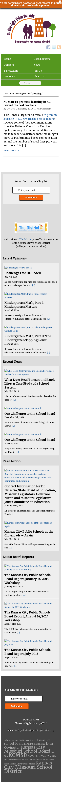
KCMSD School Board (34, 744)
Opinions (9, 64)
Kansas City (43, 740)
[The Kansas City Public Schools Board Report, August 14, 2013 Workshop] (29, 605)
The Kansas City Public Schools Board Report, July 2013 (27, 652)
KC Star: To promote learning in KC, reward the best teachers (27, 103)
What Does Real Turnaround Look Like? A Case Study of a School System (29, 383)
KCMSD (18, 755)
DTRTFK (11, 109)
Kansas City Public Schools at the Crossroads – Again (28, 533)
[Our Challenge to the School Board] (29, 408)
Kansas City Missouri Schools (24, 740)
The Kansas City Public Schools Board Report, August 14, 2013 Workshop (27, 616)
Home (7, 58)
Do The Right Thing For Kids (42, 756)
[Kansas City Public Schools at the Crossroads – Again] (29, 524)
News (37, 64)
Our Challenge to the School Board (29, 414)
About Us (39, 76)
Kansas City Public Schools (22, 764)
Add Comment (44, 109)
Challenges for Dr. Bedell (22, 273)
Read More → (11, 150)
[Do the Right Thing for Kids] (31, 28)
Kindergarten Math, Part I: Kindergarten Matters (23, 305)
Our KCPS (9, 76)
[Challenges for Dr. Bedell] (29, 267)
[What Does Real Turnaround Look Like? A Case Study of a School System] (29, 372)
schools (7, 740)
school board (14, 744)
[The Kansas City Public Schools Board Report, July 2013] (29, 642)
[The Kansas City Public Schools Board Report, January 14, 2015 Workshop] (29, 567)
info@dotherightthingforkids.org (34, 730)
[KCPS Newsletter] (31, 232)
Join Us (38, 70)
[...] (33, 285)
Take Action (11, 70)
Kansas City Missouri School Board (27, 749)
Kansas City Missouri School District (28, 767)
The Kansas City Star (12, 760)
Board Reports (42, 58)
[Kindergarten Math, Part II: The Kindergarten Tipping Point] (29, 329)
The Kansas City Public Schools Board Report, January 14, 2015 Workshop (27, 579)
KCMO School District (32, 760)
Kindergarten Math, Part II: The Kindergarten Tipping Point (27, 338)
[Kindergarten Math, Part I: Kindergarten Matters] (29, 295)
